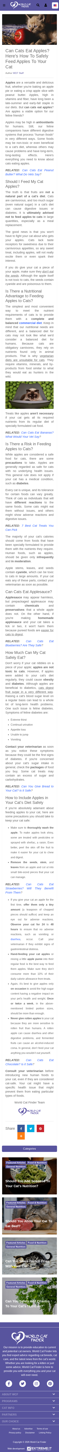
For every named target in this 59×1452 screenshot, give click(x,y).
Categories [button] (29, 1148)
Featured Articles (15, 1162)
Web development (16, 1448)
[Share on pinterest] (40, 1128)
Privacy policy (15, 1433)
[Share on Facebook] (21, 1128)
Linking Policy (45, 1433)
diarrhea (15, 939)
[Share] (21, 1136)
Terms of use (42, 1429)
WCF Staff (18, 73)
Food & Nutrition (37, 1162)
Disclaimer (30, 1433)
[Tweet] (30, 1128)
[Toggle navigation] (4, 5)
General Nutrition (16, 1166)
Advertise (28, 1429)
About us (16, 1429)
